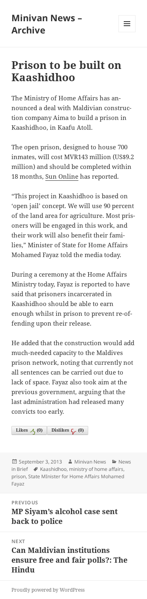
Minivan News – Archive (46, 23)
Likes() (29, 430)
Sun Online (61, 176)
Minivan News (90, 461)
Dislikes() (67, 430)
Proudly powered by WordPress (48, 589)
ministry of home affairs (96, 469)
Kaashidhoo (53, 469)
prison (18, 476)
